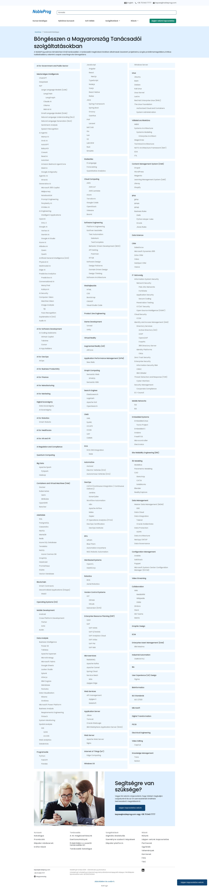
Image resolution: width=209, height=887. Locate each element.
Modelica (138, 465)
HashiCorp (91, 568)
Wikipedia (141, 598)
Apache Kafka (93, 663)
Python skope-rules (145, 219)
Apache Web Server (95, 739)
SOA (86, 446)
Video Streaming (139, 578)
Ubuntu (137, 77)
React (91, 72)
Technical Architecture (144, 144)
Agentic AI (43, 176)
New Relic (91, 362)
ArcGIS (46, 736)
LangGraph (50, 97)
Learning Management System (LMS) (150, 179)
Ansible (137, 555)
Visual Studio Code (94, 305)
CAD (136, 472)
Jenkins (92, 492)
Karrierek (146, 854)
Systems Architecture (143, 128)
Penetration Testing (145, 302)
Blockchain (41, 582)
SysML (89, 422)
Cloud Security (140, 314)
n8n (90, 504)
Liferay (137, 183)
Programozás (42, 752)
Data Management (140, 500)
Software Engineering (93, 222)
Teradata (43, 546)
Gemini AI (45, 234)
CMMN (89, 438)
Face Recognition (48, 313)
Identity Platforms (144, 349)
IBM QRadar (142, 373)
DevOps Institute (96, 528)
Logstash (90, 398)
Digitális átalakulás (115, 835)
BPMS (136, 207)
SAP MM (92, 647)
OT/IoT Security (143, 306)
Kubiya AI (45, 289)
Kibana (44, 697)
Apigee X (92, 699)
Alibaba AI (43, 246)
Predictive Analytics (47, 273)
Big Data (40, 463)
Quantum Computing (46, 455)
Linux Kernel (139, 92)
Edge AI (42, 270)
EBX (138, 508)
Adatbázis (41, 515)
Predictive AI (46, 277)
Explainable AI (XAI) (47, 316)
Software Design (94, 261)
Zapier (91, 516)
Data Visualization (46, 693)
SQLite (41, 570)
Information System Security (146, 279)
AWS (89, 183)
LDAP (141, 334)
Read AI (44, 156)
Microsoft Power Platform (50, 704)
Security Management (143, 385)
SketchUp (141, 476)
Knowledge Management (142, 753)
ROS (88, 580)
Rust (88, 147)
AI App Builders (45, 348)
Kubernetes (44, 491)
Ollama (46, 105)
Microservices (90, 655)
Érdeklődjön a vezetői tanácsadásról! (81, 844)
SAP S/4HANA (94, 632)
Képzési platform (114, 843)
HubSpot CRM (140, 263)
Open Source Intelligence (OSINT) (151, 310)
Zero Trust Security (142, 357)
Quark (43, 254)
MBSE (136, 124)
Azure (89, 195)
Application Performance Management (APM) (104, 358)
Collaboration (138, 586)
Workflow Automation (96, 500)
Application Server (92, 711)
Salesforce (138, 247)
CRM (134, 243)
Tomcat (90, 719)
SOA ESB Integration (95, 450)
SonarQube (94, 496)
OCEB (89, 430)
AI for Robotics (43, 418)
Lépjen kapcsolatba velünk (192, 882)
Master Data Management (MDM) (149, 504)
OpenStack (91, 206)
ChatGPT (43, 78)
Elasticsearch (92, 394)
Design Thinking (95, 273)
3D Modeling (137, 461)
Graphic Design (138, 626)
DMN (139, 215)
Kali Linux (138, 88)
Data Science (137, 235)
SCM (134, 634)
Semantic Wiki (93, 382)
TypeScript (93, 80)
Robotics (88, 576)
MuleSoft (92, 703)
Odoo (136, 259)
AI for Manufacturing (45, 385)
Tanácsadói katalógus (51, 32)
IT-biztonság (137, 275)
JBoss (89, 715)
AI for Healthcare (44, 430)
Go (88, 131)
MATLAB (90, 127)
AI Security (43, 293)
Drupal (137, 168)
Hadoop (42, 475)
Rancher (42, 507)
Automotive (89, 462)
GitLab (91, 604)
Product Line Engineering (94, 313)
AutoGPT (45, 144)
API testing (93, 250)
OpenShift (43, 503)
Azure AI (42, 242)
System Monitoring (47, 720)
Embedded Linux (141, 421)
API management (94, 695)
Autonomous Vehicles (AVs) (98, 474)
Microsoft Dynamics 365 (144, 251)
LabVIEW (90, 143)
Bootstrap (91, 297)
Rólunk (134, 21)
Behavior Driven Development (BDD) (104, 246)
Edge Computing (94, 755)
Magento (138, 175)
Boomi (89, 214)
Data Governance (142, 543)
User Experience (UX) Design (144, 675)
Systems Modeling (144, 132)
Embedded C (139, 428)
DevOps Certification (96, 524)
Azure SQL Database (47, 542)
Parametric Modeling (143, 468)
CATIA (139, 480)
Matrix (137, 618)
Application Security (145, 295)
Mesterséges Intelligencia (48, 74)
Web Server (89, 735)
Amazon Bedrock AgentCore (53, 164)
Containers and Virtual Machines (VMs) (53, 483)
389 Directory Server (147, 345)
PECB (134, 724)
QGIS (45, 732)
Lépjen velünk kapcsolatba (162, 21)
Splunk (44, 673)
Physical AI (43, 262)
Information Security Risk (147, 365)
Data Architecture (142, 535)
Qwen (43, 250)
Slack (136, 610)
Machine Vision (47, 301)
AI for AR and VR (43, 438)
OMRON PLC (139, 659)
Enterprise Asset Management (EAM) (148, 642)
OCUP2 (90, 426)
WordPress (139, 171)
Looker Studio (47, 669)
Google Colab (92, 202)
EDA (136, 151)
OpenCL (90, 564)
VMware (90, 210)
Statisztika (88, 159)
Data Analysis (42, 638)
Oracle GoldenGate (145, 524)
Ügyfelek (146, 847)
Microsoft (136, 708)
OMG (86, 414)
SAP (88, 624)
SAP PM (92, 643)
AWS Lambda (94, 191)
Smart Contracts (46, 586)
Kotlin (41, 630)
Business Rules (140, 211)
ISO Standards (138, 695)
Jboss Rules (141, 227)
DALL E (44, 223)
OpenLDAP (143, 338)
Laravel (92, 123)
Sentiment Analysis (49, 125)
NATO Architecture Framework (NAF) (150, 148)
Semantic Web (93, 374)
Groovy (92, 111)
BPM (134, 195)
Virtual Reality (90, 338)
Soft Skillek (89, 21)
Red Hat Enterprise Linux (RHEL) (147, 100)
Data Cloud (139, 512)
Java (89, 100)
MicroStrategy (47, 657)
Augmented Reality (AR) (94, 346)
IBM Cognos (46, 681)
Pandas (44, 764)
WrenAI (44, 180)
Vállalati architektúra (141, 120)
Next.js (93, 76)
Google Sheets (47, 665)
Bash (136, 81)
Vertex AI (45, 230)
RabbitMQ (91, 659)
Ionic (43, 626)
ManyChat (45, 285)
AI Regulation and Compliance (49, 447)
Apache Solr (92, 402)
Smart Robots (45, 422)
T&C (144, 861)
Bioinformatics (138, 687)
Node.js (92, 84)
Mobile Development (46, 610)
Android (42, 614)
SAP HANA (93, 628)
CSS (88, 293)
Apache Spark (45, 467)
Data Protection (141, 528)
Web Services (90, 691)
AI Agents (43, 133)
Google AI (43, 226)
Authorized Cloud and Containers (151, 108)
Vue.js (91, 88)
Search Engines (90, 390)
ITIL (135, 155)
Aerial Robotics (93, 584)
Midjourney (46, 191)
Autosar (90, 466)
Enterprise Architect (147, 136)
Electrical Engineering (141, 732)
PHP (88, 119)
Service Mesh (92, 675)
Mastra (44, 168)
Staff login (104, 886)
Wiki (136, 590)
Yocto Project (142, 425)
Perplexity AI (46, 203)
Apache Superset (48, 654)
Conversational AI (46, 281)
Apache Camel (93, 667)
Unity (89, 329)
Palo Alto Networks (147, 287)
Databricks (44, 744)
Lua (88, 135)
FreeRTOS (138, 436)
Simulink (90, 151)
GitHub (92, 600)
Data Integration (141, 516)
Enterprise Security (142, 361)
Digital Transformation (141, 716)
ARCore (90, 350)
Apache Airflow (95, 508)
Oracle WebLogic (94, 723)
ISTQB (91, 258)
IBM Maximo (139, 646)
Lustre (137, 96)
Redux (91, 96)
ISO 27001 (138, 699)
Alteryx (44, 677)
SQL (40, 519)
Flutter (44, 622)
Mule (91, 454)
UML (88, 418)
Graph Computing (92, 370)
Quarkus (92, 115)
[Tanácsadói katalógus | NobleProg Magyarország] (44, 11)
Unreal (89, 325)
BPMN (136, 203)
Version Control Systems (94, 592)
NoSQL (42, 550)
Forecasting (92, 167)
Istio (90, 679)
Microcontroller (141, 440)
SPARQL (92, 378)
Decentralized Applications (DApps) (54, 590)
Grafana (44, 700)
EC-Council (139, 392)
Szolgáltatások (112, 21)
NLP (40, 86)
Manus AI (45, 136)
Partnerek (147, 843)
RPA (86, 536)
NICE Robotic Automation (97, 552)
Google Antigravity (49, 172)
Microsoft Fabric (48, 661)
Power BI (45, 646)
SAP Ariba (93, 639)
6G (135, 408)
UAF (88, 434)
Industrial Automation (141, 655)
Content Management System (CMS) (148, 164)
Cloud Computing (91, 179)
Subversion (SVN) (94, 608)
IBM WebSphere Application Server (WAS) (105, 727)
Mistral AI (47, 109)
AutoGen (45, 160)
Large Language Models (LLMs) (54, 89)
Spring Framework (97, 104)
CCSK (139, 318)
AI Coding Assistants (47, 333)
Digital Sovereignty (45, 402)
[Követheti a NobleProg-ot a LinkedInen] (143, 870)
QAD (89, 620)
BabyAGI (45, 148)
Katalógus (39, 835)
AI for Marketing (43, 393)
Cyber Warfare (143, 381)
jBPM (136, 199)
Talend (139, 520)
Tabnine (44, 340)
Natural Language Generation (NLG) (56, 121)
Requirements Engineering (52, 712)
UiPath (89, 540)
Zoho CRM (138, 255)
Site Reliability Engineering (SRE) (145, 452)
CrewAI (44, 152)
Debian (137, 84)
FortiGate (143, 291)
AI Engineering (45, 211)
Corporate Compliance (147, 388)
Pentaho (45, 689)
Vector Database (46, 573)
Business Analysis (46, 708)
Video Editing (137, 741)
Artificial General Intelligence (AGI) (54, 258)
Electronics (139, 444)
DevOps (87, 482)
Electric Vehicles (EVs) (96, 470)
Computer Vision (46, 297)
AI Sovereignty (45, 410)
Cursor (44, 344)
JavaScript (91, 64)
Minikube (45, 499)
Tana (136, 757)
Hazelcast (43, 562)
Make (91, 512)
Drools (139, 223)
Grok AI (44, 140)
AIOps (41, 360)
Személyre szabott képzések (120, 839)
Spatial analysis (45, 724)
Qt (88, 139)
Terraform (91, 198)
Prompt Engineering (49, 199)
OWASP (90, 301)
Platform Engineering (96, 226)
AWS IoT (92, 187)
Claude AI (47, 101)
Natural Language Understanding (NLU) (58, 117)
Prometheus (44, 566)
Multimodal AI (45, 266)
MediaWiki (141, 594)
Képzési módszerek (43, 843)
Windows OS (89, 763)
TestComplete (97, 242)
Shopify (137, 187)
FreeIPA (142, 341)
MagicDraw (139, 140)
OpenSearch (92, 406)
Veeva (137, 267)
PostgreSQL (44, 523)
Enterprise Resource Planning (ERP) (99, 616)
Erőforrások (40, 847)
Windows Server (141, 64)
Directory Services (144, 326)
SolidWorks (141, 484)
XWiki (139, 602)
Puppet (137, 563)
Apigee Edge (92, 683)
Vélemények (148, 850)
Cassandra (43, 527)
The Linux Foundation (143, 104)
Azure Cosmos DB (48, 554)
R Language (91, 163)
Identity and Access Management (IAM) (151, 322)
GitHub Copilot (47, 336)
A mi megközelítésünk (81, 835)
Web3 (43, 593)
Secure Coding (145, 298)
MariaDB (42, 534)
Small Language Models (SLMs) (54, 113)
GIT (88, 596)
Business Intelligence (48, 642)
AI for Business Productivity (48, 369)
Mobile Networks (139, 401)
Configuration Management (144, 552)
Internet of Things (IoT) (94, 751)
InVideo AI (45, 207)
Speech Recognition (49, 129)
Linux (134, 73)
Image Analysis (47, 305)
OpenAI (42, 219)
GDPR (139, 532)
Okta (141, 353)
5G (135, 405)
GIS (42, 728)
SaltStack (138, 559)
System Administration (146, 112)
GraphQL (43, 558)
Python (42, 756)
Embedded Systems (140, 417)
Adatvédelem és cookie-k (104, 881)
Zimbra (137, 606)
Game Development (93, 321)
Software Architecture (96, 277)
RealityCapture (140, 492)
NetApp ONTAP (140, 539)
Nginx (89, 743)
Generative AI (45, 183)
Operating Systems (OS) (47, 602)
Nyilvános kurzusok (66, 21)
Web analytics (45, 740)
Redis (41, 538)
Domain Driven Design (98, 269)
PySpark (44, 471)
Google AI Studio (48, 238)
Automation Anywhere (96, 548)
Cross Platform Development (51, 618)
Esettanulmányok (79, 839)
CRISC (139, 369)
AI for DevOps (43, 356)
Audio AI (42, 320)
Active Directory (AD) (148, 330)
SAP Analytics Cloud (97, 635)
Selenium (95, 238)
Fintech (44, 716)
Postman (95, 254)
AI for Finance (42, 377)
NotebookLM (46, 195)
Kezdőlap (38, 32)
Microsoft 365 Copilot (50, 187)
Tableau (44, 650)
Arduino (137, 432)
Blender (137, 488)
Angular (92, 68)
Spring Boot (94, 108)
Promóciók (39, 839)
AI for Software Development (49, 329)
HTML (89, 289)
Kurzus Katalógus (40, 21)
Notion (137, 761)
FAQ (144, 858)
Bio (133, 667)
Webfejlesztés (90, 285)
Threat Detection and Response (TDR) (150, 377)
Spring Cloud (92, 671)
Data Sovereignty (46, 406)
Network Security (144, 283)
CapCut (137, 745)
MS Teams (138, 614)
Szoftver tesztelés (94, 230)
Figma (137, 679)
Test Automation (96, 234)
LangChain (47, 93)
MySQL (42, 530)
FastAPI (44, 760)
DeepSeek (43, 82)
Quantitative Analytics (96, 171)
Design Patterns (96, 265)
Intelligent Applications (51, 215)
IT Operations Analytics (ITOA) (100, 520)
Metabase (45, 685)
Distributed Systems (92, 560)
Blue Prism (91, 544)
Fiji (44, 309)
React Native (94, 92)
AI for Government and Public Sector (52, 66)
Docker (42, 487)
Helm (43, 495)
